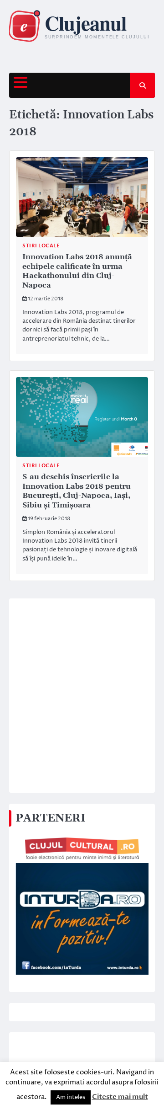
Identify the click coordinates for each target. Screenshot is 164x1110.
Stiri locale (41, 245)
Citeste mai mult (120, 1096)
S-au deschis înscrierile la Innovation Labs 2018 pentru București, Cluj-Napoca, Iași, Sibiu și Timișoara (76, 491)
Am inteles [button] (70, 1097)
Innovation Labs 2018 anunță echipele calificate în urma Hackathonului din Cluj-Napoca (77, 271)
